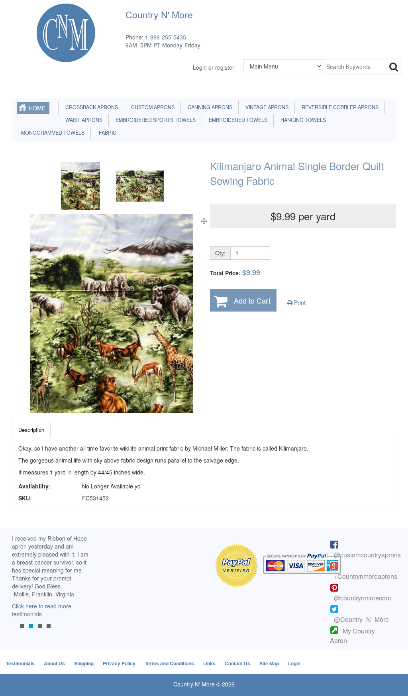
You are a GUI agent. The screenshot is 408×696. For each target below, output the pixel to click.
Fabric (105, 132)
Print (299, 302)
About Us (54, 663)
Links (209, 663)
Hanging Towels (302, 120)
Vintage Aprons (265, 107)
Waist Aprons (82, 120)
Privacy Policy (119, 663)
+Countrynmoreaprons (365, 576)
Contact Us (237, 663)
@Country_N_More (361, 619)
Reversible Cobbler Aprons (339, 107)
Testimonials (20, 663)
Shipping (84, 663)
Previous (22, 589)
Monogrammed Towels (51, 132)
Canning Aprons (208, 107)
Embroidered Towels (236, 120)
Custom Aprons (152, 107)
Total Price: (235, 273)
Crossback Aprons (90, 107)
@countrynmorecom (362, 597)
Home (37, 108)
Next (80, 589)
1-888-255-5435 (165, 37)
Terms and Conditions (169, 663)
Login (294, 663)
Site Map (269, 663)
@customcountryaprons (367, 554)
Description (31, 429)
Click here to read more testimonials (41, 610)
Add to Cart (252, 300)
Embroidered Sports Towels (154, 120)
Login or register (213, 67)
